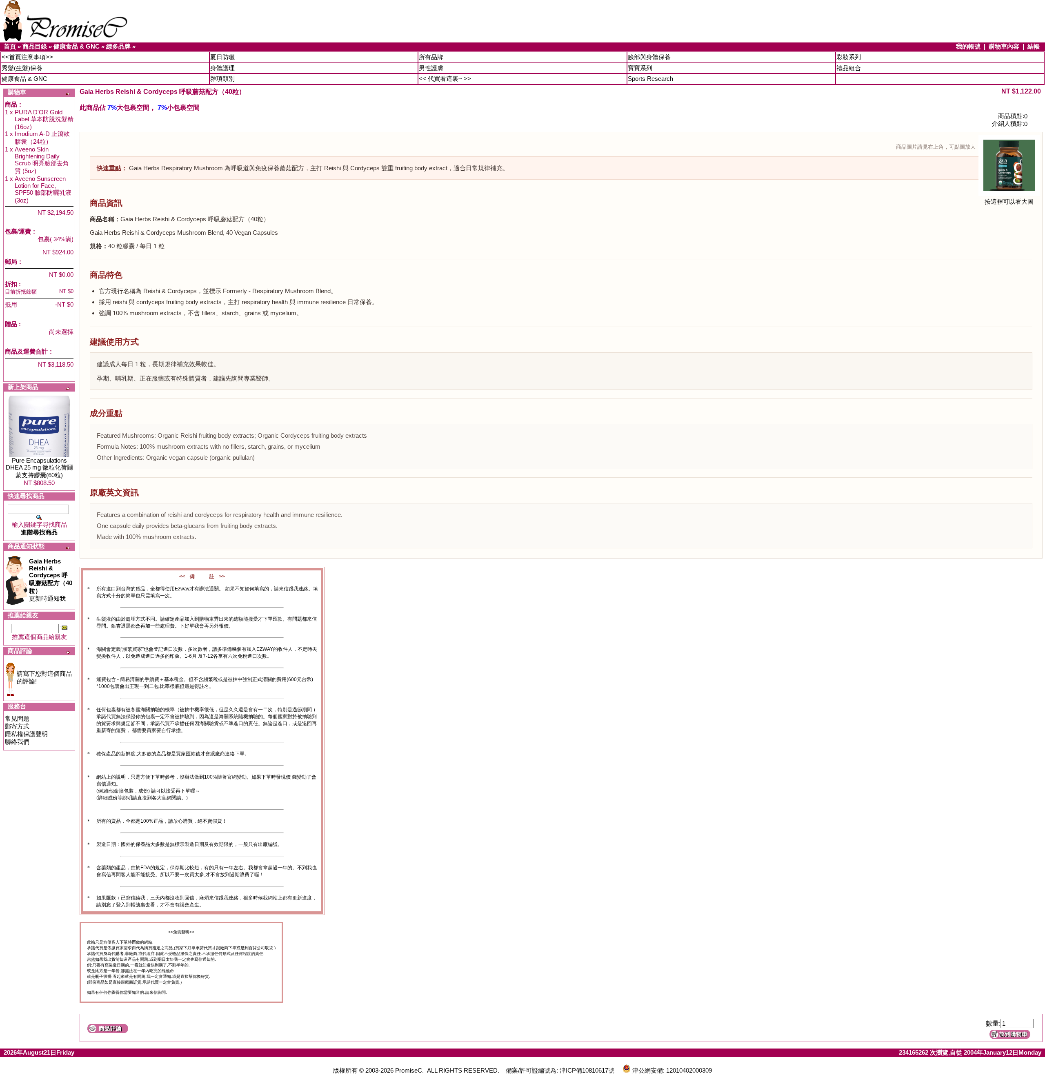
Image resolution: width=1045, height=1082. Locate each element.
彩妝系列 (848, 56)
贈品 (11, 324)
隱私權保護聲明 (26, 733)
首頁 (10, 46)
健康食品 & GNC (76, 46)
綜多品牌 (118, 46)
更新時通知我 (50, 580)
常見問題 (17, 718)
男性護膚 (431, 68)
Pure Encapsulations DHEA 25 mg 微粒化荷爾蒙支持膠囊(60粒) (39, 468)
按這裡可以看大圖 (1009, 201)
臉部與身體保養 (649, 56)
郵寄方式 (17, 726)
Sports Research (650, 78)
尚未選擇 (61, 331)
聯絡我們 (17, 741)
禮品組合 (848, 68)
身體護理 (222, 68)
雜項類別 (222, 78)
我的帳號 (968, 46)
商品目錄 (34, 46)
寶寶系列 (640, 68)
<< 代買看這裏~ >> (445, 78)
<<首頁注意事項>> (27, 56)
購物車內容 (1004, 46)
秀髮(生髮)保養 (22, 68)
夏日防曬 (222, 56)
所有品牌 (431, 56)
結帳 (1033, 46)
